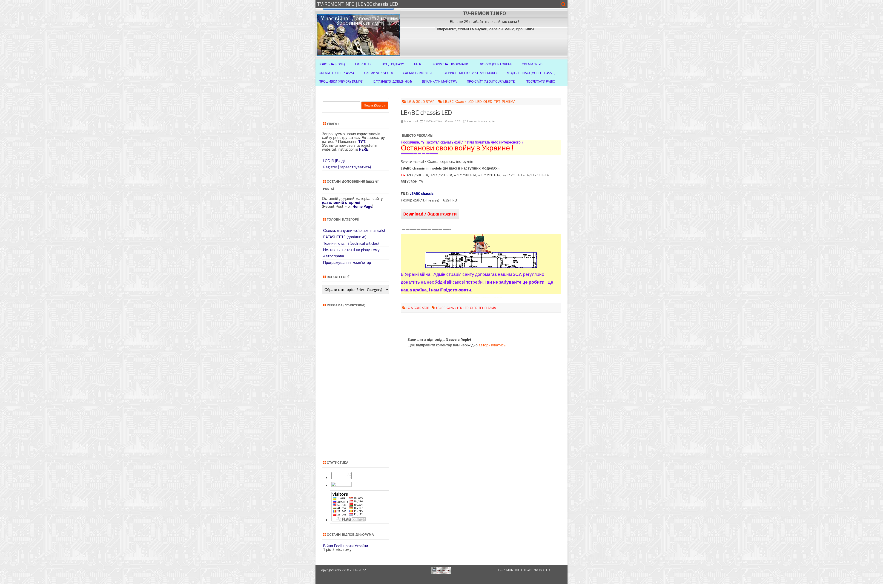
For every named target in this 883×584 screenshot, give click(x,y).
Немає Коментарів (481, 121)
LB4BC (448, 101)
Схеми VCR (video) (378, 72)
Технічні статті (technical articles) (351, 243)
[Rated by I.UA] (341, 485)
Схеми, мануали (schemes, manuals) (354, 230)
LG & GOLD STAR (421, 101)
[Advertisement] (485, 43)
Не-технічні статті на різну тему (351, 250)
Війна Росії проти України (345, 546)
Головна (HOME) (332, 64)
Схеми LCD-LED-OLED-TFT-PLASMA (485, 101)
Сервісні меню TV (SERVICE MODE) (470, 72)
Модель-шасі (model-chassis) (531, 72)
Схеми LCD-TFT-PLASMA (336, 72)
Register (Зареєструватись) (347, 167)
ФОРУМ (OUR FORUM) (495, 64)
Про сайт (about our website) (491, 81)
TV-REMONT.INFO (484, 13)
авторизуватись (492, 345)
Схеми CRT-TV (532, 64)
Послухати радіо (540, 81)
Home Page (362, 206)
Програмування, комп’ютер (347, 262)
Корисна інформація (451, 64)
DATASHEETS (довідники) (344, 237)
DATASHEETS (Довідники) (392, 81)
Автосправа (333, 256)
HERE (363, 149)
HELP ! (418, 64)
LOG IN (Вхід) (334, 161)
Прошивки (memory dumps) (341, 81)
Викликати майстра (439, 81)
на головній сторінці (341, 202)
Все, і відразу (393, 64)
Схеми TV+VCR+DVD (418, 72)
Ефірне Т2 (363, 64)
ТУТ (361, 141)
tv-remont (411, 121)
